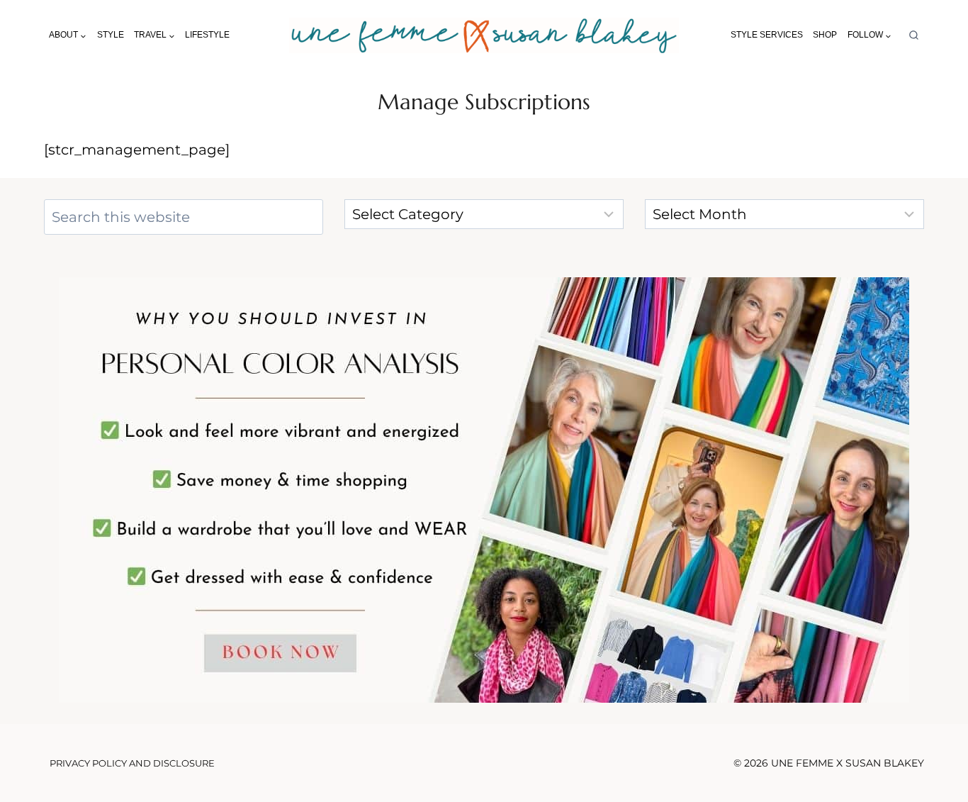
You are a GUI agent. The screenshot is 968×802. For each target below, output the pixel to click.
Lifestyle (207, 35)
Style (110, 35)
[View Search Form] (914, 36)
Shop (825, 35)
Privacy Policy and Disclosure (132, 763)
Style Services (767, 35)
